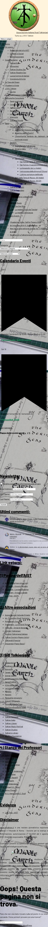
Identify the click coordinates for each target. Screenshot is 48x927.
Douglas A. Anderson (13, 771)
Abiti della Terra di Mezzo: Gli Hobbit (29, 177)
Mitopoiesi (14, 66)
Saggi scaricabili (16, 101)
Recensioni (14, 111)
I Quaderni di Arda (12, 85)
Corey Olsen (9, 758)
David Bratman (11, 761)
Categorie (4, 245)
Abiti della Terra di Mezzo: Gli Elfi (28, 181)
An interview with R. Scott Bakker (24, 225)
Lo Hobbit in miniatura (24, 212)
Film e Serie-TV (16, 126)
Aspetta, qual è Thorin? (24, 133)
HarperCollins (10, 682)
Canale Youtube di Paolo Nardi (17, 672)
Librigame (14, 200)
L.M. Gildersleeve (12, 784)
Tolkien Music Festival (14, 726)
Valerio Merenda (15, 534)
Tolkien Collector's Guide (15, 710)
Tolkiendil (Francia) (12, 640)
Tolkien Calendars (17, 190)
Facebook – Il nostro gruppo (16, 586)
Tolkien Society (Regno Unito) (17, 637)
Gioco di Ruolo (16, 203)
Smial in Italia (20, 149)
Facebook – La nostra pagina (16, 589)
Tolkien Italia (10, 720)
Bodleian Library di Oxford (15, 666)
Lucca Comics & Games (19, 76)
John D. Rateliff (11, 777)
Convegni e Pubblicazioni (20, 104)
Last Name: (5, 499)
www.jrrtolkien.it (7, 827)
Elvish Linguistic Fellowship (16, 678)
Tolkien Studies (11, 729)
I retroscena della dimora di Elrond (33, 171)
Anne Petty (9, 755)
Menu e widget (6, 39)
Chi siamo (9, 47)
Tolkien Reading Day (18, 72)
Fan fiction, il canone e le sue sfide (34, 165)
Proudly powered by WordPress (19, 925)
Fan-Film (18, 152)
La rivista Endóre (12, 688)
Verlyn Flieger (10, 790)
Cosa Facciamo (11, 60)
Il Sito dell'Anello (11, 685)
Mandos (8, 691)
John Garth (9, 780)
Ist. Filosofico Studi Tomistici (17, 618)
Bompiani (9, 669)
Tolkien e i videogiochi (24, 196)
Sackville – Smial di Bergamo (16, 627)
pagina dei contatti (39, 872)
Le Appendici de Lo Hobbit (30, 168)
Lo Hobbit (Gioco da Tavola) (26, 209)
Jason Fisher (10, 774)
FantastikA (14, 63)
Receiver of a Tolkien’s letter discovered (26, 235)
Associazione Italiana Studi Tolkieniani (32, 32)
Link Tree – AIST (11, 596)
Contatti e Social (17, 53)
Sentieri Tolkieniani (13, 631)
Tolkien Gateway (11, 717)
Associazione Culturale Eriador (17, 615)
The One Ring (20, 206)
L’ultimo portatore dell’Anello (31, 174)
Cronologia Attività (17, 79)
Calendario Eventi (12, 216)
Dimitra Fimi (10, 768)
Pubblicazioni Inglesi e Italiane (22, 95)
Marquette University (13, 698)
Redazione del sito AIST (19, 50)
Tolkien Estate (11, 714)
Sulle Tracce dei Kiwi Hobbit (31, 155)
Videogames (15, 193)
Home (7, 44)
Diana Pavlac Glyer (12, 765)
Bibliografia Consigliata (14, 98)
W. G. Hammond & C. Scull (15, 793)
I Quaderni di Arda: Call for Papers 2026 (25, 222)
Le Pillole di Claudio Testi (20, 114)
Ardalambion (10, 663)
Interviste (14, 117)
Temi (7, 123)
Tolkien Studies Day (18, 69)
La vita (13, 92)
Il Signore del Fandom (23, 184)
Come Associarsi (17, 56)
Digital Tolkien (10, 675)
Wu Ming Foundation (13, 736)
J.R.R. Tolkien (10, 88)
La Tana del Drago (12, 82)
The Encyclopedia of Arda (15, 707)
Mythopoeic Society (13, 621)
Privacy (3, 925)
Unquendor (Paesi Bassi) (15, 643)
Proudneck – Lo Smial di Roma (17, 624)
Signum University (12, 701)
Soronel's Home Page (13, 704)
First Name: (5, 494)
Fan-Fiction (19, 158)
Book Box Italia (15, 519)
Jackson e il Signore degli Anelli (27, 130)
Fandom (13, 142)
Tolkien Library (11, 723)
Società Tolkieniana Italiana (16, 634)
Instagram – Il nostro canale (16, 592)
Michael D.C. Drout (12, 787)
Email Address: (6, 489)
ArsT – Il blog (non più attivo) (16, 583)
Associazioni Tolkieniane (25, 146)
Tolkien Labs (15, 107)
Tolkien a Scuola (16, 120)
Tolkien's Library (11, 733)
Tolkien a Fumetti (17, 187)
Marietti (8, 694)
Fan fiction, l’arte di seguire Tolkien (34, 162)
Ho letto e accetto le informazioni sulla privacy (21, 484)
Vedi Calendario (6, 428)
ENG (7, 219)
